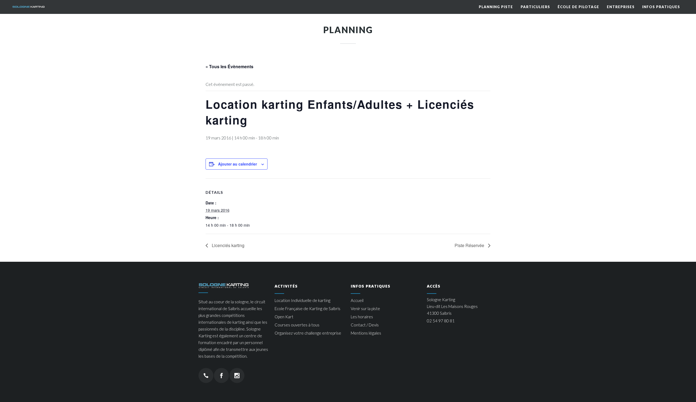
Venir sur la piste (365, 308)
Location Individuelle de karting (302, 300)
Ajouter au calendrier (237, 164)
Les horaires (362, 316)
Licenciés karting (227, 245)
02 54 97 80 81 (441, 320)
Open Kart (284, 316)
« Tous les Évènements (229, 66)
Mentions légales (366, 333)
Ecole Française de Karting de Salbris (307, 308)
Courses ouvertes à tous (297, 324)
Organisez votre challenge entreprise (308, 333)
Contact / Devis (365, 324)
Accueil (357, 300)
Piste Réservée (470, 245)
